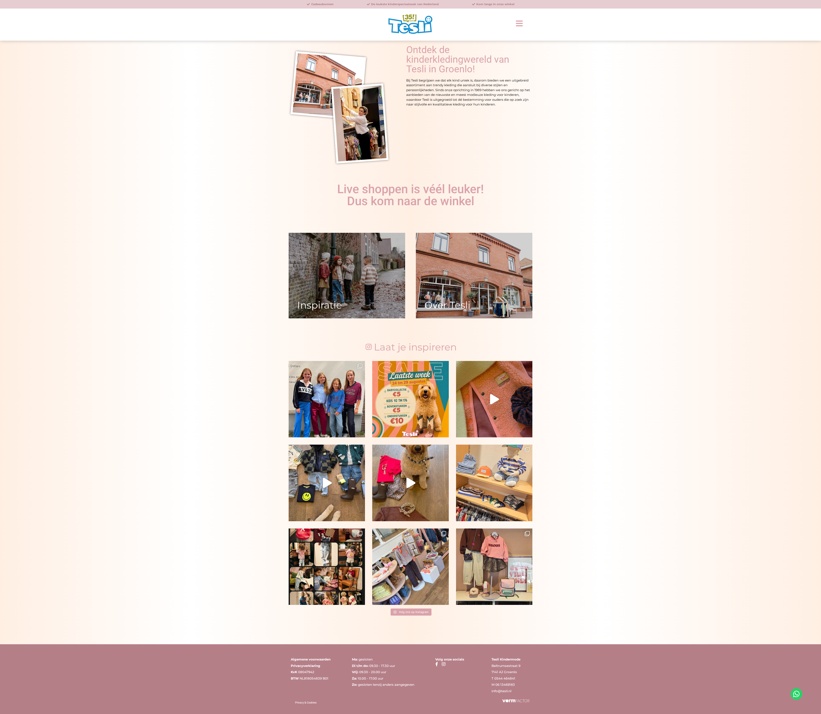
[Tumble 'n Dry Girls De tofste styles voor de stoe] (494, 399)
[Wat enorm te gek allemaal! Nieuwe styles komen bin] (410, 566)
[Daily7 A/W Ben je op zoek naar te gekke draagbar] (327, 566)
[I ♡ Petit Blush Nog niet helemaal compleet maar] (494, 566)
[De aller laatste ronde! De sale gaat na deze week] (410, 399)
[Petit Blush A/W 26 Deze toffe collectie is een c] (410, 483)
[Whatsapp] (796, 694)
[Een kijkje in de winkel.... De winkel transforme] (494, 483)
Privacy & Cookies (306, 702)
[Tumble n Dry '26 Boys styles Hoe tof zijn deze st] (327, 483)
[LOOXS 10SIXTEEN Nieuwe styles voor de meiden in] (327, 399)
